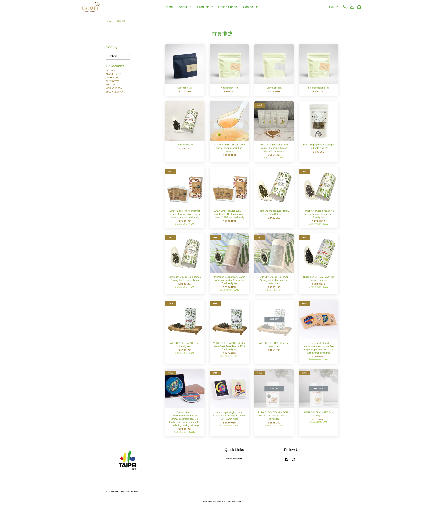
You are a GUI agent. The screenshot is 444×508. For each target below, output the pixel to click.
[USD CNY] (332, 7)
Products (203, 7)
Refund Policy (221, 501)
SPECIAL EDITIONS (115, 92)
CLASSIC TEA (112, 81)
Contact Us (250, 7)
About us (185, 7)
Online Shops (227, 7)
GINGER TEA (112, 77)
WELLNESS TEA (114, 88)
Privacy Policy (208, 501)
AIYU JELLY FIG (113, 74)
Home (168, 7)
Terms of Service (234, 501)
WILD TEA (111, 84)
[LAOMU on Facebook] (286, 461)
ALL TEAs (110, 70)
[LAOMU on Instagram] (293, 461)
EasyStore (134, 491)
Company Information (233, 458)
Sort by (112, 47)
